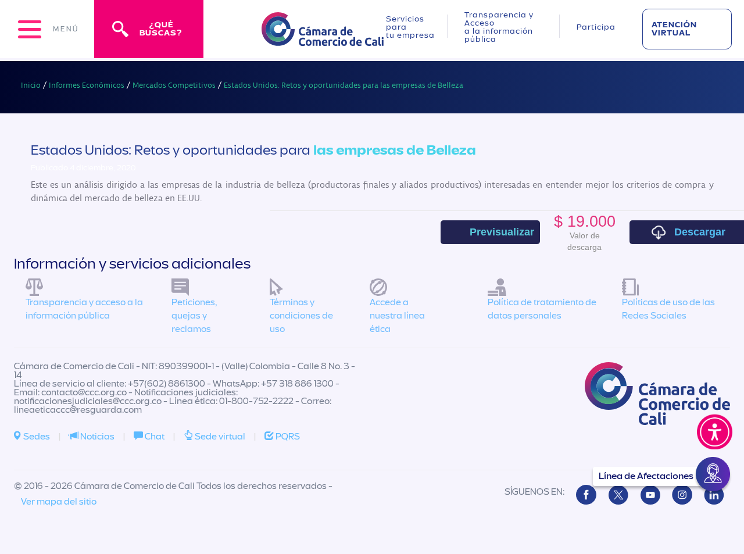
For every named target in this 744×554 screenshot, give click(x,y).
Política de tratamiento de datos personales (542, 308)
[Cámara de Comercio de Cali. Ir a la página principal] (323, 38)
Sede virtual (219, 436)
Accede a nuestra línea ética (397, 315)
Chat (153, 436)
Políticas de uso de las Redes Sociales (668, 308)
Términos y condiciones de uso (301, 315)
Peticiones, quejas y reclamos (194, 315)
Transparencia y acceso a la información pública (84, 308)
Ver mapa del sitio (58, 501)
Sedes (36, 436)
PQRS (287, 436)
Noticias (96, 436)
